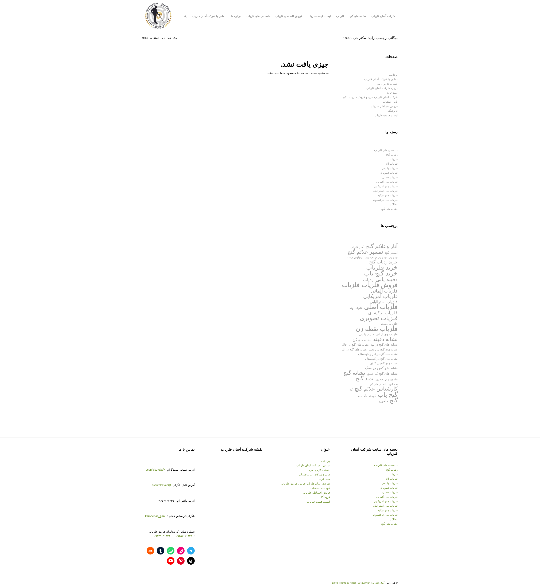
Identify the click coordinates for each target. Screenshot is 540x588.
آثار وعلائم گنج (382, 246)
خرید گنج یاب (381, 273)
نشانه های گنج (389, 209)
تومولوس (393, 257)
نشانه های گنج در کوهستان (381, 358)
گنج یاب (388, 394)
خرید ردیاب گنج (383, 261)
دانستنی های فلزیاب (386, 150)
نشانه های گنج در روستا (383, 349)
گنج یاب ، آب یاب (367, 395)
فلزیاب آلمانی (384, 290)
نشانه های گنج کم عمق (382, 373)
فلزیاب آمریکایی (380, 296)
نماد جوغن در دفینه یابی (386, 379)
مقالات (394, 204)
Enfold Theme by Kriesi (344, 582)
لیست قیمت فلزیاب (386, 115)
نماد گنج (364, 378)
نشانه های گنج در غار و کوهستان (378, 354)
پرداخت (393, 74)
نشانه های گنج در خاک (355, 344)
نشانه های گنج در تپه (384, 344)
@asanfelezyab (155, 469)
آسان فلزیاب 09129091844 (371, 582)
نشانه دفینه (385, 339)
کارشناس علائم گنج (376, 388)
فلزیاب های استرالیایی (385, 191)
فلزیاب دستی (390, 177)
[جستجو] (185, 16)
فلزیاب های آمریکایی (386, 186)
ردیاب (368, 279)
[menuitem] (383, 16)
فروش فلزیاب (380, 284)
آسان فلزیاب (357, 247)
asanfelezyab (161, 485)
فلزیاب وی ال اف (387, 334)
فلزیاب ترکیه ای (383, 312)
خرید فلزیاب (382, 267)
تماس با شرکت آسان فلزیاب (381, 79)
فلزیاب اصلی (381, 306)
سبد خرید (392, 92)
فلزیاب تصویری (389, 172)
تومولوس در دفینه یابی (376, 257)
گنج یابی (388, 400)
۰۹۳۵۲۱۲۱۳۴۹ (183, 536)
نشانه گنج (354, 372)
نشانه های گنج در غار (354, 349)
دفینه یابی (386, 279)
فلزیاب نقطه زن (377, 328)
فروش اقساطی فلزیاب (384, 106)
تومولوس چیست (355, 257)
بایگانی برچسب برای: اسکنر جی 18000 (370, 37)
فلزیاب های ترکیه (388, 195)
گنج (351, 389)
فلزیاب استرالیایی (384, 301)
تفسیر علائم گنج (365, 251)
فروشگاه (392, 111)
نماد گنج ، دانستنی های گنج (384, 384)
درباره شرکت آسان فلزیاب (382, 88)
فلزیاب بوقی (355, 308)
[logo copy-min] (158, 16)
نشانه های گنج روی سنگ (381, 368)
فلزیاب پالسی (390, 168)
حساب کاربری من (387, 84)
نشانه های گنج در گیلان (384, 363)
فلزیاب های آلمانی (387, 182)
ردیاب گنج (392, 154)
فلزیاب (394, 159)
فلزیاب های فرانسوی (385, 200)
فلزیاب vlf (392, 163)
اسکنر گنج (391, 252)
